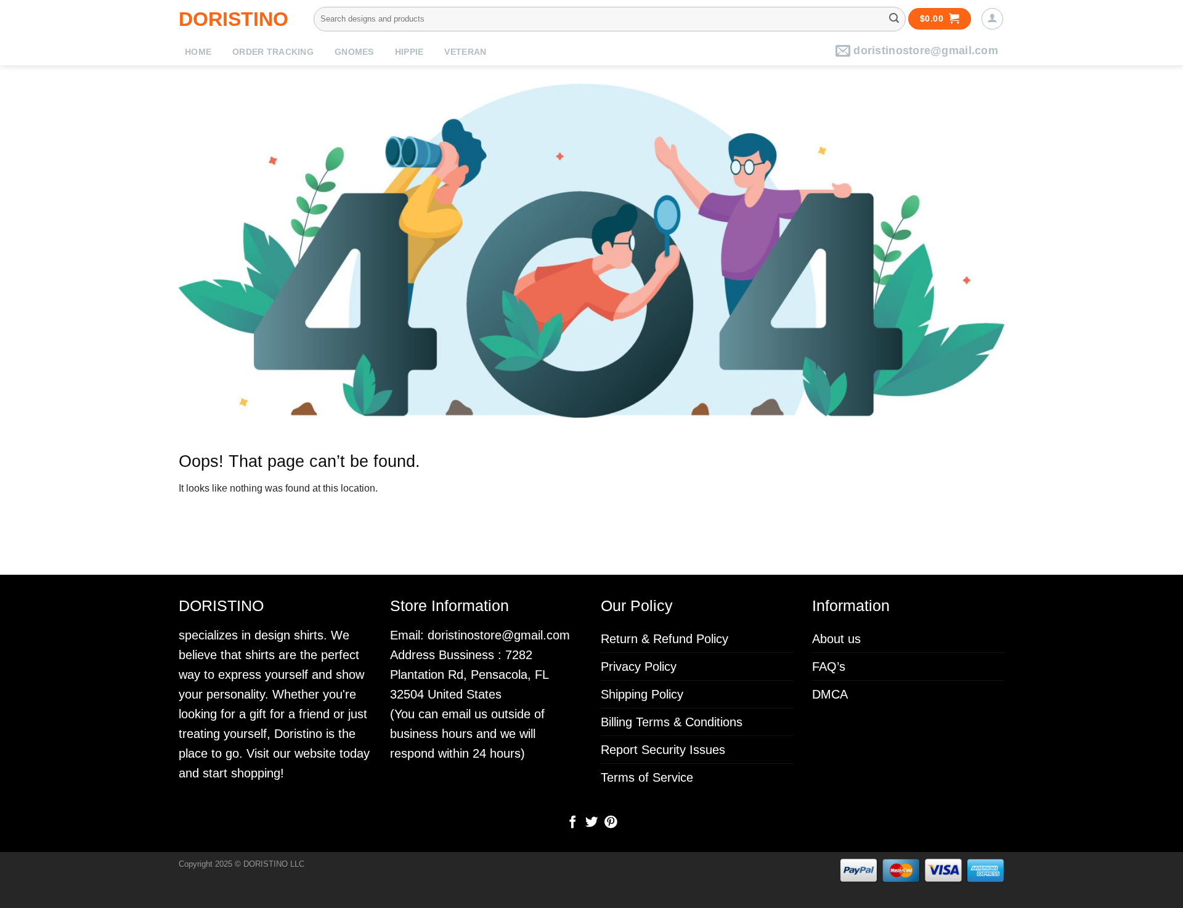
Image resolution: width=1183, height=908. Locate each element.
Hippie (409, 52)
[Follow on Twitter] (591, 823)
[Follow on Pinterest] (610, 823)
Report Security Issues (663, 749)
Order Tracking (273, 52)
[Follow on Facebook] (572, 823)
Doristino (233, 19)
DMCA (830, 694)
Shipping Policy (642, 694)
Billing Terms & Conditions (671, 722)
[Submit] (894, 19)
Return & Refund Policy (664, 639)
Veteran (465, 52)
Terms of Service (647, 777)
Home (198, 52)
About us (836, 639)
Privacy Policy (639, 666)
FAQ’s (828, 666)
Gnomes (354, 52)
